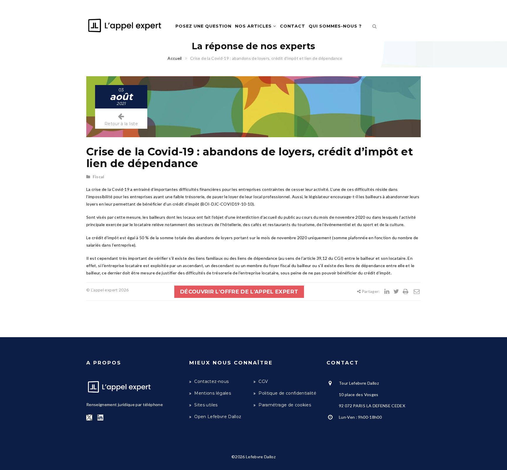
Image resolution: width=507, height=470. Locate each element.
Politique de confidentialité (287, 393)
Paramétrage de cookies (284, 405)
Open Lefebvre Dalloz (217, 416)
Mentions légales (212, 393)
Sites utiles (205, 405)
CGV (263, 381)
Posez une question (203, 26)
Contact (292, 26)
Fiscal (98, 176)
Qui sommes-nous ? (335, 26)
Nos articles (254, 26)
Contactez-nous (211, 381)
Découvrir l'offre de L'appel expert (239, 292)
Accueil (175, 58)
